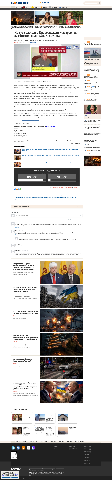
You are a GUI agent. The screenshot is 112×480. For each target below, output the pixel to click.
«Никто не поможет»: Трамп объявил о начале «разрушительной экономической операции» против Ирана (47, 162)
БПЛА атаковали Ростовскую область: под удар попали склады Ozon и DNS (92, 127)
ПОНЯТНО (9, 477)
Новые (12, 219)
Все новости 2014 (87, 462)
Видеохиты (61, 441)
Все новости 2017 (87, 457)
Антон (24, 237)
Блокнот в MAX (34, 9)
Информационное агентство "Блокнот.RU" (91, 478)
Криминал (15, 363)
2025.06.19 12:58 (25, 250)
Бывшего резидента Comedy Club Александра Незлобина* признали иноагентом (92, 140)
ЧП (13, 315)
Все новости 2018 (87, 455)
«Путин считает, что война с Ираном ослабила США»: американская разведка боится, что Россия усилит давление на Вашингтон (45, 195)
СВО (13, 9)
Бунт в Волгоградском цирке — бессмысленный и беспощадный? (27, 416)
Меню (17, 7)
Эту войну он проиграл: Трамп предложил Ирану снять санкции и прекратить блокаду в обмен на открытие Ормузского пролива (45, 197)
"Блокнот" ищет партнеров (75, 478)
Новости (18, 441)
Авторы (55, 448)
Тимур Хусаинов (75, 143)
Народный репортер (79, 441)
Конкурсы (53, 441)
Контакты (55, 446)
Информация (56, 449)
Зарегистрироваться (73, 448)
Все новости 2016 (87, 459)
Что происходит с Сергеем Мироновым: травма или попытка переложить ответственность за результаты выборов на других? (91, 69)
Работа (36, 7)
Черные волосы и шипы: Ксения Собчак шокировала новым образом (92, 82)
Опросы (46, 441)
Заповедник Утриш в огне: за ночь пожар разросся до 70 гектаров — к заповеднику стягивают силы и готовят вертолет (73, 430)
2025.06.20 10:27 (29, 237)
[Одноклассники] (17, 189)
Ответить (17, 227)
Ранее (22, 219)
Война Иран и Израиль (66, 187)
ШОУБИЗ (45, 7)
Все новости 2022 (87, 449)
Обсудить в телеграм (31, 42)
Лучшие (17, 219)
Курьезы (72, 9)
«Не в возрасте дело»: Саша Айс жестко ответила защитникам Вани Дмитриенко (92, 76)
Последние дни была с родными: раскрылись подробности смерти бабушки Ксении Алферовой (92, 43)
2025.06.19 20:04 (23, 244)
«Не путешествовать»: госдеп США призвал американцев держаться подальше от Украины (92, 121)
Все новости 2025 (87, 445)
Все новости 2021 (87, 451)
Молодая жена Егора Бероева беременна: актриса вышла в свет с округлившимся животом (92, 152)
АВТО (27, 7)
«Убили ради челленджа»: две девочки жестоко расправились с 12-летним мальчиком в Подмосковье (92, 146)
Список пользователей (73, 445)
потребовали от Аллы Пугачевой (30, 120)
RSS (69, 449)
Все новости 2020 (87, 452)
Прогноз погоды (52, 9)
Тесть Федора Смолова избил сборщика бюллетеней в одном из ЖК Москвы (92, 100)
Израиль (75, 187)
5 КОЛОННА (54, 7)
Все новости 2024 (87, 446)
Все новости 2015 (87, 460)
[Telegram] (19, 189)
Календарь (69, 441)
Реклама (55, 445)
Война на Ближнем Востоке (22, 9)
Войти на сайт (72, 446)
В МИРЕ (16, 42)
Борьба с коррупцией (62, 9)
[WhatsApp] (20, 189)
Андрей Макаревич (56, 187)
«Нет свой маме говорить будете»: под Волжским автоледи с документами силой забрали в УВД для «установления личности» (50, 418)
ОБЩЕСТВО (15, 341)
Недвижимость (33, 441)
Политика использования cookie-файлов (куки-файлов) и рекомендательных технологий (46, 468)
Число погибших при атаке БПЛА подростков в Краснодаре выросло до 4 (72, 416)
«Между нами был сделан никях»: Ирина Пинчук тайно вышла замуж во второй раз (92, 95)
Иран (49, 188)
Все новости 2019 (87, 454)
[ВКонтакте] (15, 189)
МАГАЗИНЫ (64, 7)
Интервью (25, 441)
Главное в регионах (20, 409)
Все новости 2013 (87, 463)
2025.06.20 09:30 (21, 230)
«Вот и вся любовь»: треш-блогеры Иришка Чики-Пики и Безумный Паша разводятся (91, 88)
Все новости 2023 (87, 448)
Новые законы (43, 9)
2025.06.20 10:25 (22, 222)
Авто (41, 441)
